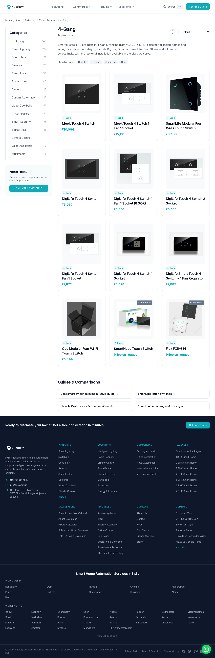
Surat (8, 617)
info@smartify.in (18, 485)
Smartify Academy (108, 524)
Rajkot (191, 622)
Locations (124, 6)
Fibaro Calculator (67, 524)
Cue (123, 62)
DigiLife (82, 62)
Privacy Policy (132, 651)
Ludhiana (10, 627)
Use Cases (104, 536)
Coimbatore (168, 611)
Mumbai (93, 586)
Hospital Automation (148, 468)
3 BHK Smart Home (186, 468)
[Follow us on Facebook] (183, 651)
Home (8, 20)
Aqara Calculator (67, 518)
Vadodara (36, 617)
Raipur (165, 617)
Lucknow (36, 611)
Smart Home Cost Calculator (73, 513)
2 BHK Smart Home (186, 462)
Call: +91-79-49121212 (29, 188)
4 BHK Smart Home (186, 474)
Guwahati (141, 617)
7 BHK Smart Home (186, 491)
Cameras (63, 479)
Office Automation (146, 456)
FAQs (139, 524)
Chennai (134, 586)
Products (103, 6)
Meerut (87, 622)
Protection (103, 485)
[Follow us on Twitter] (189, 651)
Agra (60, 622)
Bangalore (11, 586)
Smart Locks (65, 474)
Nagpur (140, 611)
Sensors (63, 468)
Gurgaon (135, 592)
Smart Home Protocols (110, 547)
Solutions (57, 6)
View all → (64, 496)
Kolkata (51, 592)
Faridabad (141, 622)
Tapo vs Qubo (184, 530)
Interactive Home (107, 474)
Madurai (9, 622)
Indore (113, 611)
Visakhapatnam (196, 611)
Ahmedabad (95, 592)
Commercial (80, 6)
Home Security (106, 456)
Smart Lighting (66, 451)
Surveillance (104, 468)
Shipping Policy (171, 651)
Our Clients (143, 530)
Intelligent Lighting (107, 451)
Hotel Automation (146, 462)
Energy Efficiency (107, 491)
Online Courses (106, 530)
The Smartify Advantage (111, 553)
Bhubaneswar (91, 617)
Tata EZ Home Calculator (72, 536)
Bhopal (61, 617)
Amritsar (35, 627)
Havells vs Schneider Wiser (191, 536)
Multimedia (103, 479)
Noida (175, 592)
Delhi (50, 586)
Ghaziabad (168, 622)
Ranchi (113, 617)
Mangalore (89, 627)
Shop (18, 20)
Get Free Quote (198, 6)
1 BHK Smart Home (186, 456)
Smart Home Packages (188, 451)
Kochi (86, 611)
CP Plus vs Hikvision (187, 518)
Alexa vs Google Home (188, 541)
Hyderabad (178, 586)
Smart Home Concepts (110, 541)
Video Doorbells (67, 485)
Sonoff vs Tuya (184, 524)
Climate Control (66, 491)
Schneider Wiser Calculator (73, 530)
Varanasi (36, 622)
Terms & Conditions (151, 651)
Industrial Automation (148, 474)
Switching (30, 20)
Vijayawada (194, 617)
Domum (96, 62)
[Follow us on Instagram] (196, 651)
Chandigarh (63, 611)
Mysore (61, 627)
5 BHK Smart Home (186, 479)
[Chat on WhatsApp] (206, 649)
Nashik (113, 622)
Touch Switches (48, 20)
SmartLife (110, 62)
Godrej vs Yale (184, 513)
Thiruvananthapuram (121, 627)
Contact (141, 518)
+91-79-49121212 (19, 479)
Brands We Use (145, 536)
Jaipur (8, 611)
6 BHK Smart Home (186, 485)
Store (140, 541)
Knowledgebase (107, 513)
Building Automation (147, 451)
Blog (100, 518)
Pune (8, 592)
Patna (8, 597)
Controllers (64, 462)
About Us (142, 513)
